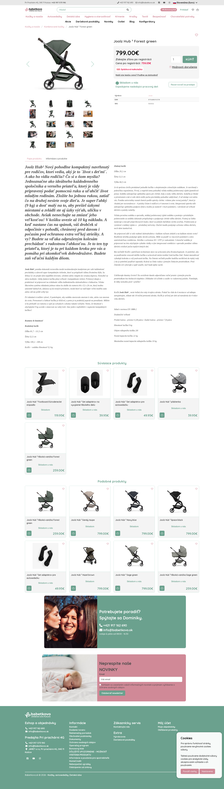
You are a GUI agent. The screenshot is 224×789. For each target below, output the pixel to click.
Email (102, 674)
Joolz (150, 96)
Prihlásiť (184, 9)
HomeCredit (75, 761)
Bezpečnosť (159, 16)
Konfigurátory (147, 21)
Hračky (133, 16)
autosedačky (61, 775)
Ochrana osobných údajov (82, 742)
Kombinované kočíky (54, 26)
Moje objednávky (166, 726)
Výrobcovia (119, 736)
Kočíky (51, 775)
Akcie (68, 21)
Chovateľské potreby (182, 16)
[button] (28, 64)
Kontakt (73, 726)
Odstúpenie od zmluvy (80, 767)
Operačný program (79, 745)
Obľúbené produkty (168, 730)
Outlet (121, 21)
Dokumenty (75, 739)
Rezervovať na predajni (183, 84)
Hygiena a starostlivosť (97, 16)
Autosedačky (55, 16)
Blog (132, 21)
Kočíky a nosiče (34, 16)
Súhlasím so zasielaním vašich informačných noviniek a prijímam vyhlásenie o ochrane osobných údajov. (137, 686)
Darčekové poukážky (87, 21)
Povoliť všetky (190, 771)
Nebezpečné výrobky (80, 764)
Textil (145, 16)
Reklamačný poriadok (80, 733)
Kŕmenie (119, 16)
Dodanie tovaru (77, 730)
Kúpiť (190, 59)
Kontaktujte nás (122, 726)
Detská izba (73, 16)
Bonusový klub (76, 748)
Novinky (108, 21)
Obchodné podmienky (80, 736)
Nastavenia (207, 771)
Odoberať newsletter (112, 693)
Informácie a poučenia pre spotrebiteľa (89, 758)
